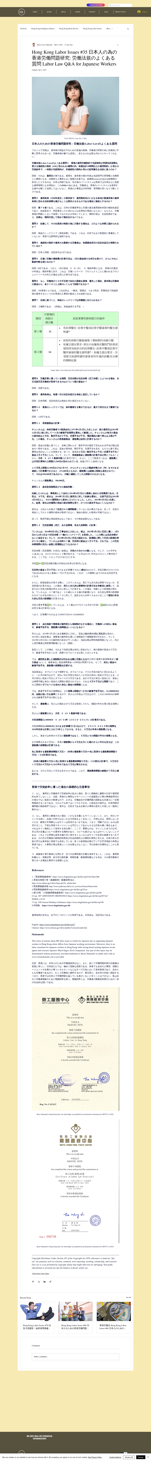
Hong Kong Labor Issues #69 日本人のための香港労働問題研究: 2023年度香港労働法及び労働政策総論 (75, 1327)
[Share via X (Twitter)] (39, 1282)
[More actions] (117, 44)
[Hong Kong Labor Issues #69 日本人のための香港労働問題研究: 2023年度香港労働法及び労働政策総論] (76, 1311)
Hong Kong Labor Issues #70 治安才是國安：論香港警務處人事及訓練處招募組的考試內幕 (37, 1327)
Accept (140, 1457)
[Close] (148, 1457)
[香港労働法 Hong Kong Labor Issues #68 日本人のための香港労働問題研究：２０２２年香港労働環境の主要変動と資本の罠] (114, 1311)
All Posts (23, 29)
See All (128, 1297)
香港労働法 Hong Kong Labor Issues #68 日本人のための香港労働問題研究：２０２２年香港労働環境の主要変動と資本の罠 (113, 1327)
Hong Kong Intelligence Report (43, 29)
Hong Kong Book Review (68, 29)
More (108, 29)
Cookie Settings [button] (115, 1457)
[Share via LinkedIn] (44, 1282)
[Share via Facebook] (33, 1282)
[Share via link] (50, 1282)
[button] (128, 29)
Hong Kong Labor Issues (92, 29)
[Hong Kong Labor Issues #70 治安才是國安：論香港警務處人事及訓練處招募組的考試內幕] (37, 1311)
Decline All (129, 1457)
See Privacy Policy (95, 1457)
